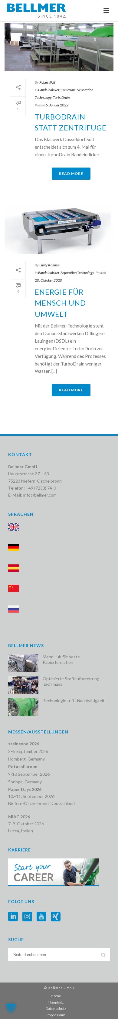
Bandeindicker (48, 90)
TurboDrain (61, 97)
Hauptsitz (56, 1002)
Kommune (68, 90)
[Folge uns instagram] (27, 917)
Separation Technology (77, 272)
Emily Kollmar (49, 265)
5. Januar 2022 (57, 105)
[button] (11, 1008)
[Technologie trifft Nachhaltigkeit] (23, 707)
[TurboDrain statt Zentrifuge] (59, 47)
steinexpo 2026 (23, 743)
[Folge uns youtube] (41, 917)
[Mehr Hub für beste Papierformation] (23, 663)
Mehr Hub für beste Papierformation (61, 659)
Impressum (56, 1015)
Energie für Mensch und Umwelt (60, 302)
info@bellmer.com (40, 494)
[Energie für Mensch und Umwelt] (59, 230)
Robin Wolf (47, 82)
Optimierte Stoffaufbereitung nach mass (71, 681)
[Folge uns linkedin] (13, 917)
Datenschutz (56, 1008)
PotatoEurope (22, 766)
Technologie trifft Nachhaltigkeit (74, 700)
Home (56, 995)
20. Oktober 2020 (48, 280)
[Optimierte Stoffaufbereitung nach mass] (23, 685)
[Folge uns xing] (56, 917)
